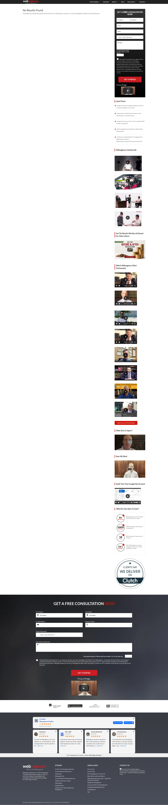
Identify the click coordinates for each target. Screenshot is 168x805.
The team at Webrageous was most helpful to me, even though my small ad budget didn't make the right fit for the (44, 743)
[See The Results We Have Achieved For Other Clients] (130, 259)
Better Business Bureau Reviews (96, 776)
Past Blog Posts (91, 789)
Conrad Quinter (122, 732)
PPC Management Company (75, 755)
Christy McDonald (96, 732)
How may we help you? (43, 642)
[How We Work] (130, 477)
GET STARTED (130, 79)
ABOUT (114, 2)
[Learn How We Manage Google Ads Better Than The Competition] (130, 449)
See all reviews (118, 722)
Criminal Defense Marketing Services (65, 778)
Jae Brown (42, 732)
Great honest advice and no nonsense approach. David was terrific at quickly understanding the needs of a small (71, 743)
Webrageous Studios (46, 721)
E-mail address (40, 621)
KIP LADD (68, 732)
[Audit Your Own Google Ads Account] (128, 504)
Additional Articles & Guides (63, 781)
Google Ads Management (94, 782)
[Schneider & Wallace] (126, 305)
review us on (128, 722)
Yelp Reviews (58, 783)
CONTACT (142, 2)
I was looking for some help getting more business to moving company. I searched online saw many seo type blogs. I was (122, 743)
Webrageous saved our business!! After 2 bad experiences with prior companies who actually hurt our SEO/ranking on (96, 743)
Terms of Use (90, 769)
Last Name (88, 612)
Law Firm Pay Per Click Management (97, 785)
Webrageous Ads (59, 776)
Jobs (88, 792)
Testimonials (58, 774)
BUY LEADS (131, 2)
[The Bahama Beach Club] (126, 325)
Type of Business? (41, 631)
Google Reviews (59, 785)
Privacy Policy (91, 771)
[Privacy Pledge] (128, 94)
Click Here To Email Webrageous (130, 769)
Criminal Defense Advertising (63, 771)
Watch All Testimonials (126, 423)
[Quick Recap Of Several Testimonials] (126, 287)
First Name (39, 612)
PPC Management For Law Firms (96, 774)
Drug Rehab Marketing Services (95, 787)
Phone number (90, 621)
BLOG (123, 2)
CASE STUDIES (94, 2)
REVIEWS (106, 2)
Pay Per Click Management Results (64, 769)
